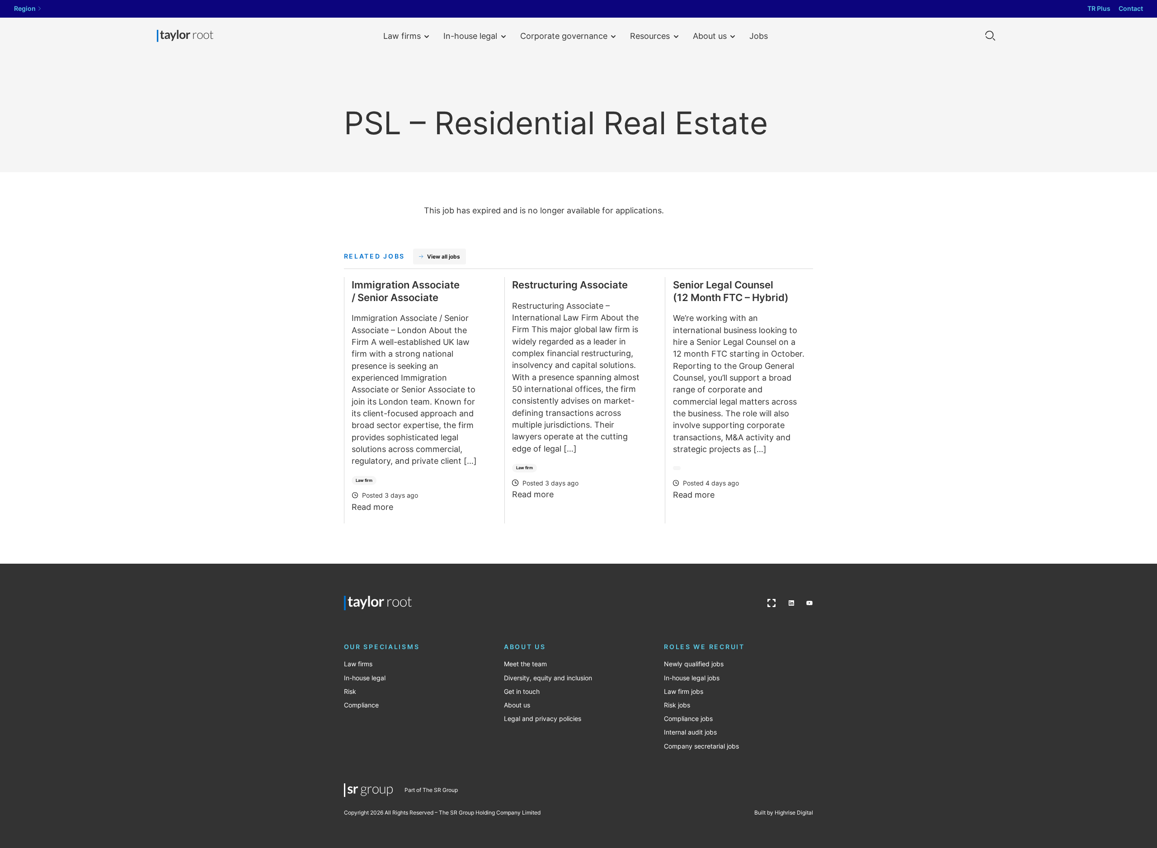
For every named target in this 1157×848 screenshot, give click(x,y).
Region (25, 8)
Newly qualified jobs (694, 664)
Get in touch (522, 691)
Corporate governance (563, 36)
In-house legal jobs (692, 678)
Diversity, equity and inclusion (548, 678)
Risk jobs (677, 705)
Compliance (361, 705)
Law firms (402, 36)
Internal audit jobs (690, 732)
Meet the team (525, 664)
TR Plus (1098, 8)
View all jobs (443, 256)
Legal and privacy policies (542, 718)
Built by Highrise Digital (783, 812)
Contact (1131, 8)
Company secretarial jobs (701, 746)
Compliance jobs (688, 718)
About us (710, 36)
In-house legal (470, 36)
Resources (650, 36)
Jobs (758, 36)
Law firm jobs (683, 691)
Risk (350, 691)
